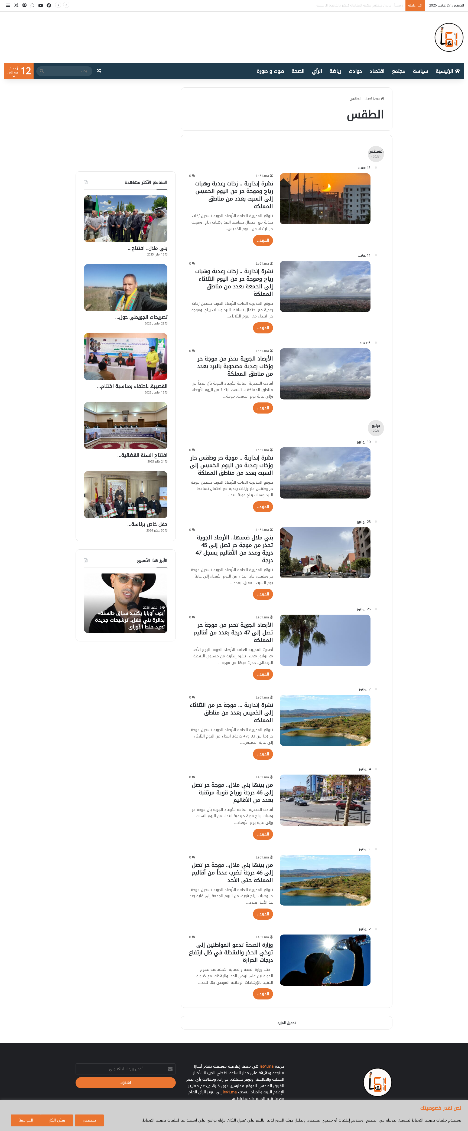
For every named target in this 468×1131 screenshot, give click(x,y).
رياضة (335, 71)
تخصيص (89, 1120)
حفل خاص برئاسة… (147, 524)
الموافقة (26, 1120)
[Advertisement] (126, 125)
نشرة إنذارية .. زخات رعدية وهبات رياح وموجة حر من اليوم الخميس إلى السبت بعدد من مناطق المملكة (234, 194)
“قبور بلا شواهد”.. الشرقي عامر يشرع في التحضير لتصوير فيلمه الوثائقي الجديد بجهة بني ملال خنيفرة (131, 616)
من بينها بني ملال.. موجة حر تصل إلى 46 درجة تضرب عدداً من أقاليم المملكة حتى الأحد (232, 872)
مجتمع (398, 71)
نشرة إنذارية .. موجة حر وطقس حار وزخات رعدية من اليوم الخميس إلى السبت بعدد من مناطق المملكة (231, 465)
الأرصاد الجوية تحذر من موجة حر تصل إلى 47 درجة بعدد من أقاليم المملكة (233, 632)
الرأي (317, 71)
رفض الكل (57, 1120)
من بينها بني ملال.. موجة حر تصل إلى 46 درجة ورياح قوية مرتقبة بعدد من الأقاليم (232, 792)
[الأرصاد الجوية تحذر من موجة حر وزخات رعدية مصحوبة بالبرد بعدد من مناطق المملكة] (325, 373)
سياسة (420, 71)
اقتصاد (377, 71)
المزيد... (263, 240)
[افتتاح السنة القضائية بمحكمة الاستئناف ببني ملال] (125, 425)
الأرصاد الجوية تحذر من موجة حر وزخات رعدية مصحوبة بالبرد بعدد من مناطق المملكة (235, 366)
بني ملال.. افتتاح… (147, 248)
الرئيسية (445, 71)
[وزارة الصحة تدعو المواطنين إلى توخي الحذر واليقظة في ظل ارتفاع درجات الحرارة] (325, 960)
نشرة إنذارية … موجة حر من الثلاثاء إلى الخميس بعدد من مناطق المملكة (231, 712)
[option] (125, 603)
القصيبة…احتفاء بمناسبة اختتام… (132, 386)
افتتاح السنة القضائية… (142, 455)
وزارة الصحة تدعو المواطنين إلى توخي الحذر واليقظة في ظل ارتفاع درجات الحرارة (231, 952)
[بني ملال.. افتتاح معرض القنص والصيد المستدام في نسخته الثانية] (125, 218)
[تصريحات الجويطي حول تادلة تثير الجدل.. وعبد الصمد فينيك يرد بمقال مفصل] (125, 287)
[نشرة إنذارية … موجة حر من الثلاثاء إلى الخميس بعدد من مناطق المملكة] (325, 720)
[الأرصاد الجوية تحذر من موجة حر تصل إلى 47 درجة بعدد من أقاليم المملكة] (325, 640)
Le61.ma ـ (373, 98)
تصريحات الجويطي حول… (141, 317)
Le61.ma (262, 176)
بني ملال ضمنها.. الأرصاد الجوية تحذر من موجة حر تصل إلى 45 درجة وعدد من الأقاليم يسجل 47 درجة (234, 548)
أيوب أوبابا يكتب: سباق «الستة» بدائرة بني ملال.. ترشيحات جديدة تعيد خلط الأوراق (340, 5)
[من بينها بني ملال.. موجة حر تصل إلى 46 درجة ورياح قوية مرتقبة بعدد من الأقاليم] (325, 800)
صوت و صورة (270, 71)
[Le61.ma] (449, 37)
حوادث (355, 71)
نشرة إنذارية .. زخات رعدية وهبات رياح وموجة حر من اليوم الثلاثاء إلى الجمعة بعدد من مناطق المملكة (234, 282)
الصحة (298, 71)
